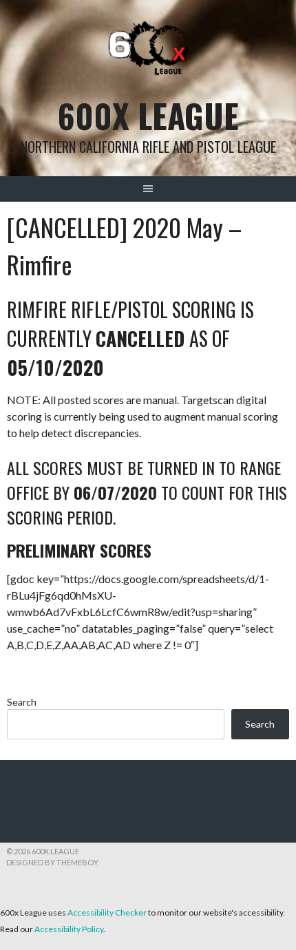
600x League (148, 115)
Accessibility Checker (107, 912)
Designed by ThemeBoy (52, 862)
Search (21, 702)
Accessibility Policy (68, 929)
